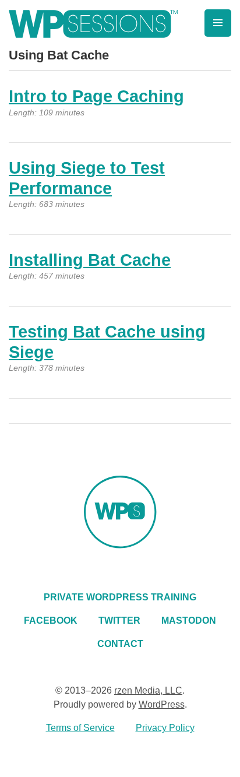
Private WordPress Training (120, 597)
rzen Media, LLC (148, 690)
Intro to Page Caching (96, 96)
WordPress (162, 704)
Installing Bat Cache (90, 260)
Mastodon (188, 620)
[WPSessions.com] (93, 23)
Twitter (119, 620)
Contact (120, 644)
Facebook (50, 620)
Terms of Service (80, 728)
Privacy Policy (165, 728)
